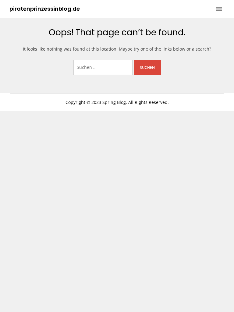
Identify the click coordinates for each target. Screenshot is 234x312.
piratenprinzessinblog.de (44, 8)
